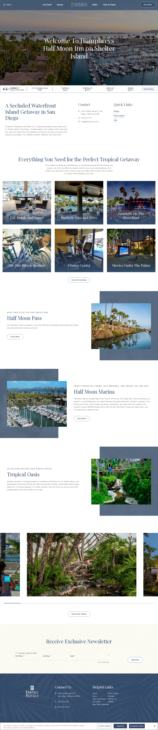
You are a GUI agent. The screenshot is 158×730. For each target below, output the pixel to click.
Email (72, 656)
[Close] (154, 726)
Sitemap (111, 696)
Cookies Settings (104, 726)
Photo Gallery (119, 116)
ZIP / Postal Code (103, 662)
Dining (116, 111)
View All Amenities (79, 280)
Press (95, 696)
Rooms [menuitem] (60, 4)
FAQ (115, 120)
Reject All (120, 726)
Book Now (148, 5)
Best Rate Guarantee (101, 704)
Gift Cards (96, 702)
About (95, 693)
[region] (79, 726)
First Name (19, 656)
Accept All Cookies (136, 726)
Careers (111, 702)
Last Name (47, 656)
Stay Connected (99, 699)
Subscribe (135, 660)
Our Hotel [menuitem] (47, 4)
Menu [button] (9, 5)
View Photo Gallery (79, 614)
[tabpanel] (82, 564)
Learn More (15, 337)
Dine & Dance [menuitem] (109, 4)
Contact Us (112, 699)
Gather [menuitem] (95, 4)
